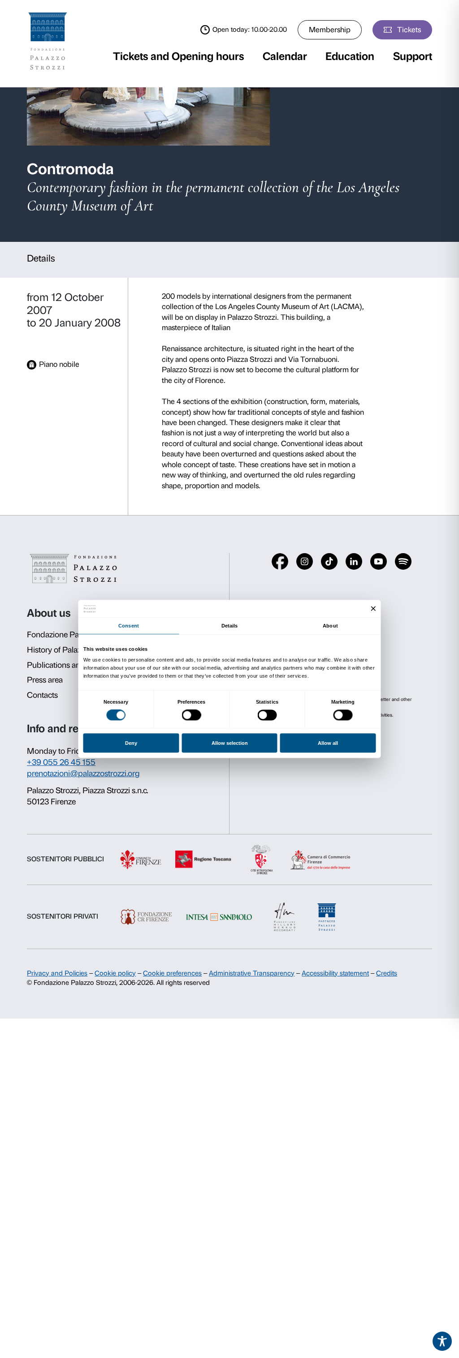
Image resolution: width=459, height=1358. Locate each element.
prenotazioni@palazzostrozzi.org (83, 773)
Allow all (328, 743)
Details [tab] (229, 625)
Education (349, 56)
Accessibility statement (335, 973)
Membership (330, 29)
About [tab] (330, 625)
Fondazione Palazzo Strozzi (74, 635)
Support (412, 56)
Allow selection (230, 743)
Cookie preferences (172, 973)
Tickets (409, 29)
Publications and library (68, 665)
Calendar (285, 56)
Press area (45, 680)
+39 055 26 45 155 (61, 762)
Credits (386, 973)
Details (41, 258)
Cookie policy (115, 973)
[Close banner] (373, 608)
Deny (131, 743)
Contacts (42, 695)
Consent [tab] (128, 625)
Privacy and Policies (57, 973)
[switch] (191, 715)
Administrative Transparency (251, 973)
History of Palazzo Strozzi (70, 650)
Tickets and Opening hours (178, 56)
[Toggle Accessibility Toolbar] (442, 1341)
